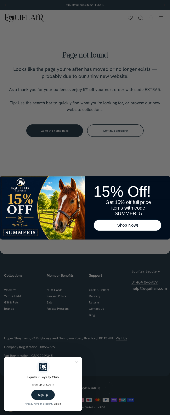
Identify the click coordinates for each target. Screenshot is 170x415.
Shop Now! (127, 225)
